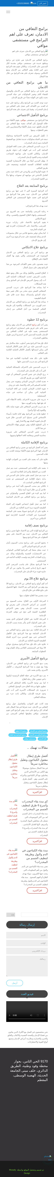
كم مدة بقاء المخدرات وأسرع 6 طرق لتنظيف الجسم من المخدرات (35, 805)
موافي (23, 120)
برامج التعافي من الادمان (38, 731)
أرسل (14, 983)
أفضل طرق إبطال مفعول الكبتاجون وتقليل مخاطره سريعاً (34, 759)
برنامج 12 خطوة (21, 731)
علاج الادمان (43, 739)
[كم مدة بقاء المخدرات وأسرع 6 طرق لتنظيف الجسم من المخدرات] (11, 812)
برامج (34, 325)
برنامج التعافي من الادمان (38, 735)
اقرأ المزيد (37, 792)
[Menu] (8, 12)
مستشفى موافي (29, 739)
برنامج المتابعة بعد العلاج (17, 735)
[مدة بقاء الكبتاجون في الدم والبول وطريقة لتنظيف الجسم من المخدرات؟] (11, 861)
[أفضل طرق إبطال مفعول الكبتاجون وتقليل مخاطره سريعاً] (11, 766)
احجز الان (42, 3)
